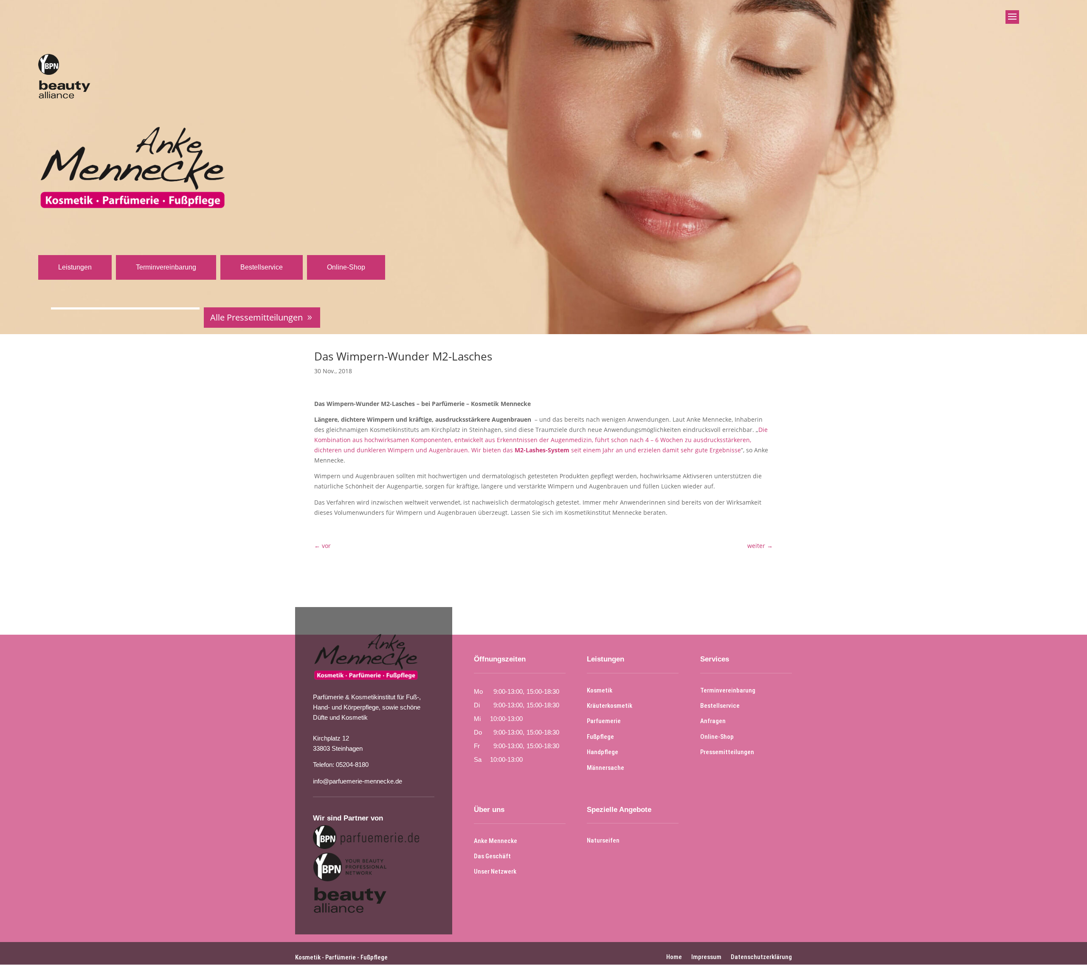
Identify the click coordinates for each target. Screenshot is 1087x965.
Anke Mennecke (495, 841)
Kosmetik (599, 690)
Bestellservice (261, 267)
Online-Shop (346, 267)
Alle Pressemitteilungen (256, 317)
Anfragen (713, 721)
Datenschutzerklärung (761, 956)
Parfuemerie (604, 721)
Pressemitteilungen (727, 752)
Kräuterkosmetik (609, 706)
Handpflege (602, 752)
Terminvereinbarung (166, 267)
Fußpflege (600, 737)
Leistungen (75, 267)
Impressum (706, 956)
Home (674, 956)
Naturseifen (603, 840)
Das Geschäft (492, 856)
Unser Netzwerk (495, 871)
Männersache (605, 768)
